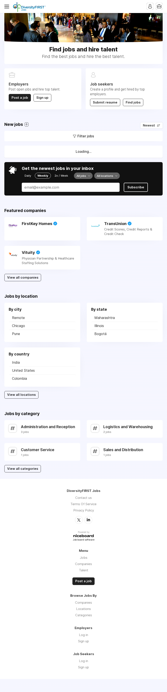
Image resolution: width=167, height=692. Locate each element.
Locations (83, 609)
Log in (83, 635)
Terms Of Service (83, 504)
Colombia (19, 378)
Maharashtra (104, 318)
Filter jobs (85, 136)
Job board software (83, 540)
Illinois (99, 326)
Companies (83, 564)
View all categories (22, 469)
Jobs (83, 558)
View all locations (21, 395)
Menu (7, 6)
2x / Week (61, 175)
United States (23, 370)
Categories (83, 615)
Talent (83, 570)
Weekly (42, 175)
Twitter (79, 520)
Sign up (42, 98)
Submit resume (105, 102)
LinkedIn (88, 520)
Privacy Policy (83, 510)
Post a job (20, 98)
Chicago (18, 326)
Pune (16, 334)
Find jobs (133, 102)
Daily (28, 175)
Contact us (83, 498)
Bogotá (100, 334)
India (16, 362)
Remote (18, 318)
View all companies (22, 277)
